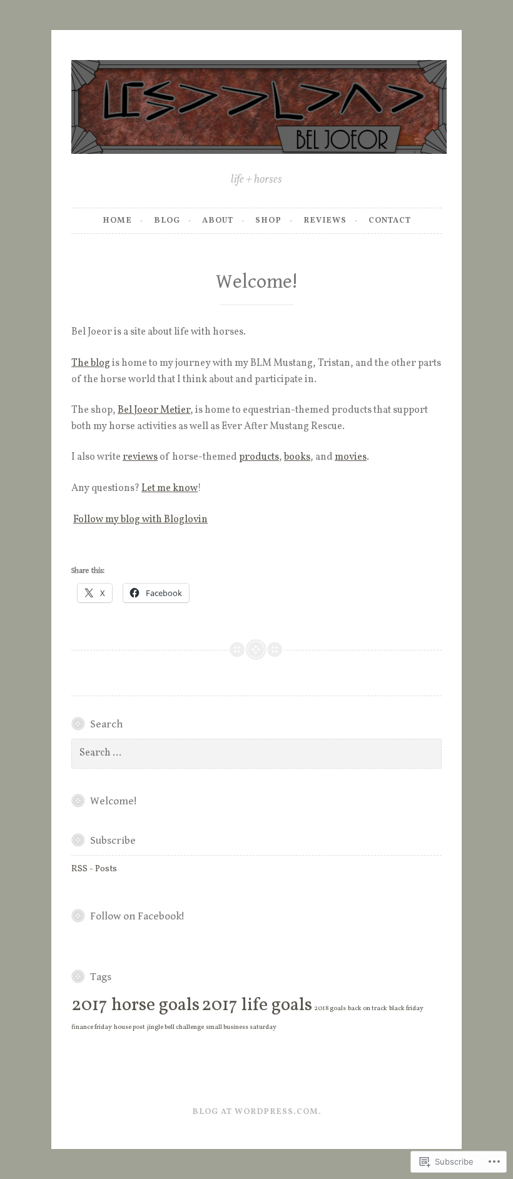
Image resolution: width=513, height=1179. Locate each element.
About (217, 220)
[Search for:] (256, 753)
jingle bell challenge (175, 1027)
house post (129, 1027)
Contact (389, 220)
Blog (167, 220)
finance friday (91, 1027)
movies (351, 457)
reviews (140, 457)
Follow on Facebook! (137, 916)
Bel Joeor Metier (154, 410)
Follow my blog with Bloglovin (140, 520)
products (259, 457)
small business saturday (241, 1027)
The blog (90, 363)
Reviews (325, 220)
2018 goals (330, 1008)
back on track (367, 1008)
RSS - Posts (94, 869)
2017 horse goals (135, 1005)
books (297, 457)
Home (117, 220)
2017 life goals (256, 1005)
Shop (268, 220)
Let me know (169, 488)
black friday (406, 1008)
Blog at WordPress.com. (257, 1112)
